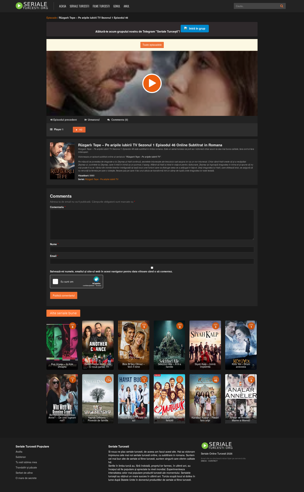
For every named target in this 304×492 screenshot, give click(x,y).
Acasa (62, 6)
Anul (126, 6)
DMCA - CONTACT (209, 460)
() (119, 119)
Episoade (51, 17)
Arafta (19, 451)
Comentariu (57, 207)
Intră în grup (197, 28)
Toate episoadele (152, 44)
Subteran (21, 457)
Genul (116, 6)
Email (54, 256)
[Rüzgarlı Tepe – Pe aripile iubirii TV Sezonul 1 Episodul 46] (152, 83)
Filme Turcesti (101, 6)
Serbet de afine (24, 472)
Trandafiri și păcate (26, 467)
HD (80, 129)
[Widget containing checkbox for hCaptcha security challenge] (76, 281)
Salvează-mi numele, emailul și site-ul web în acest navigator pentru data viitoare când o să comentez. (111, 271)
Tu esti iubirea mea (26, 462)
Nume (54, 244)
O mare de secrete (26, 478)
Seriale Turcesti (79, 6)
